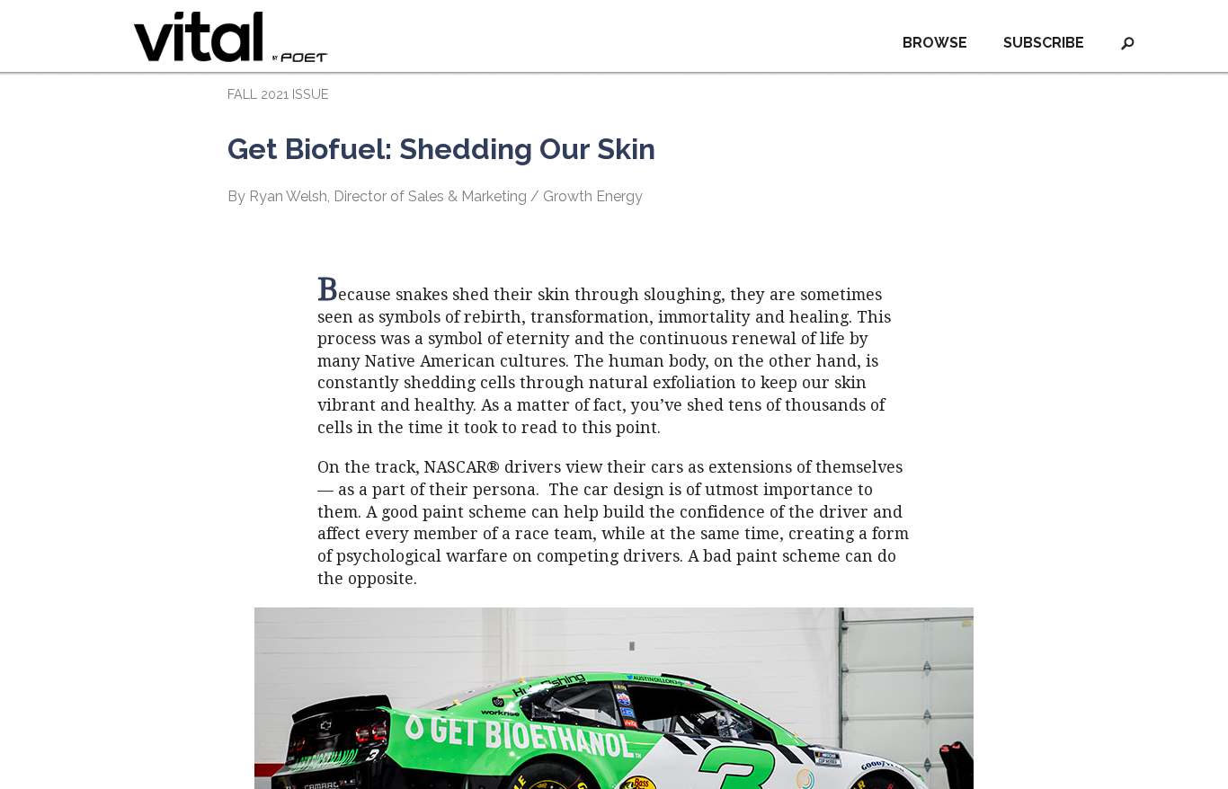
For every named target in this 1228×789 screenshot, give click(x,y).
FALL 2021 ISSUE (277, 94)
